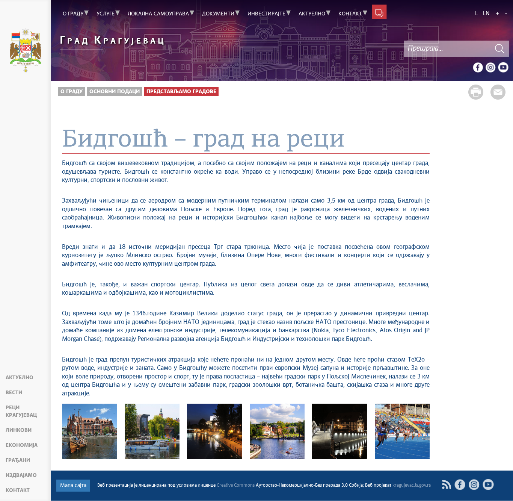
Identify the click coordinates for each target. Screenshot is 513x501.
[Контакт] (379, 11)
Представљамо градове (181, 91)
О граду (71, 91)
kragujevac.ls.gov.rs (411, 485)
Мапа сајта (73, 485)
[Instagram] (490, 67)
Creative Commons (236, 485)
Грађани (18, 460)
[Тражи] (499, 49)
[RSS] (446, 484)
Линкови (19, 430)
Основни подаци (114, 91)
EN (486, 13)
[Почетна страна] (25, 52)
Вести (14, 392)
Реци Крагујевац (21, 411)
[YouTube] (503, 67)
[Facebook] (477, 67)
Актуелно (19, 377)
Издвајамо (21, 475)
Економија (22, 445)
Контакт (18, 490)
